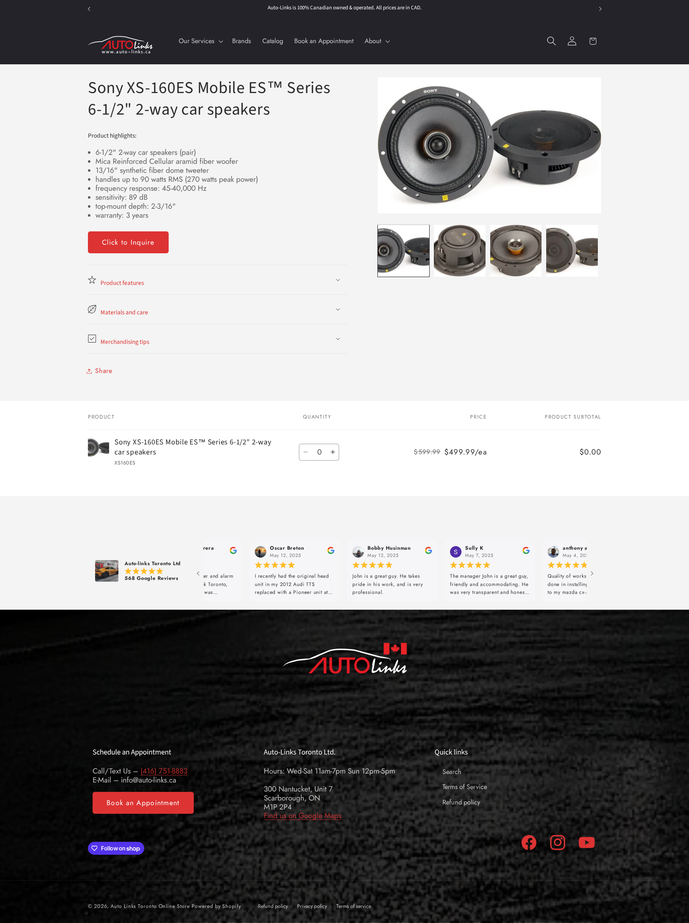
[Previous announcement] (89, 9)
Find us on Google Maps (302, 815)
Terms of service (353, 906)
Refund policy (461, 802)
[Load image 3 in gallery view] (516, 250)
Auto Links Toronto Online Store (150, 905)
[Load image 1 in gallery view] (403, 250)
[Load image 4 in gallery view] (571, 250)
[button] (200, 41)
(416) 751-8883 (163, 771)
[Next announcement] (600, 9)
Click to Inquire (128, 242)
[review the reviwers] (275, 552)
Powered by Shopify (216, 905)
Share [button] (103, 370)
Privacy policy (312, 906)
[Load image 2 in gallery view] (459, 250)
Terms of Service (464, 787)
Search (451, 771)
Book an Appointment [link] (143, 803)
